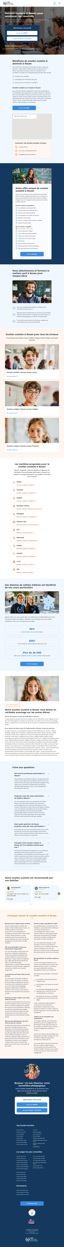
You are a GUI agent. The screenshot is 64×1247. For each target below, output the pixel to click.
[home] (8, 3)
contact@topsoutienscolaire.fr (32, 1229)
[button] (59, 3)
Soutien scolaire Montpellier (22, 1166)
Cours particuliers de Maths (39, 1156)
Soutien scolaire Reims (21, 1178)
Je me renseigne (24, 108)
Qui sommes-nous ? (37, 1134)
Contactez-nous (32, 1203)
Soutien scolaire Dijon (21, 1174)
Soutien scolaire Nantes (38, 1167)
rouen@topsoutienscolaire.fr (27, 154)
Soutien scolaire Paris (21, 1156)
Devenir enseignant (37, 1132)
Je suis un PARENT (22, 33)
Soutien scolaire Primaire (21, 1144)
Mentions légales (36, 1136)
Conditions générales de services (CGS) (40, 1141)
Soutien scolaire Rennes (21, 1180)
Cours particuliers (20, 1134)
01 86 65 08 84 (23, 147)
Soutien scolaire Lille (20, 1172)
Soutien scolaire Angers (21, 1176)
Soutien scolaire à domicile (22, 1190)
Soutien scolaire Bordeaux (22, 1164)
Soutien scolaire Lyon (21, 1158)
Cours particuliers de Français (39, 1160)
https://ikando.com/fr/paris (22, 1194)
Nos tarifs (35, 1130)
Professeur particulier (21, 1132)
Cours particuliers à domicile (22, 1192)
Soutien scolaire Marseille (21, 1162)
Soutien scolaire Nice (37, 1165)
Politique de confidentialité (38, 1138)
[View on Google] (8, 888)
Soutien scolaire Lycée (21, 1140)
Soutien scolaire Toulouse (21, 1160)
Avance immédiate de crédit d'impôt (39, 1144)
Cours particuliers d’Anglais (39, 1158)
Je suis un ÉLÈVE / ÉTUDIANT (22, 38)
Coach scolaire (19, 1138)
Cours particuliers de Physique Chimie (39, 1163)
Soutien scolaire (19, 1130)
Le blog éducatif (36, 1146)
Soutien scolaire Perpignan (22, 1168)
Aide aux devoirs (19, 1136)
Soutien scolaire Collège (21, 1142)
